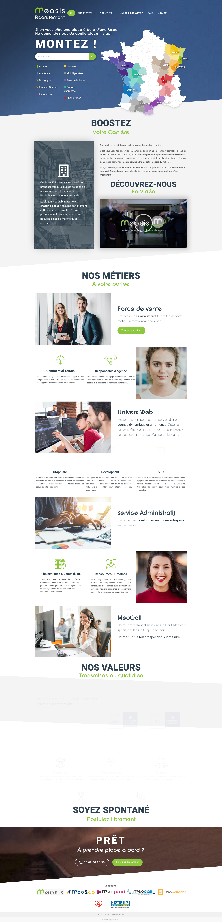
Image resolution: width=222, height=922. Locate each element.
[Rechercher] (92, 56)
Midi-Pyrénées (75, 73)
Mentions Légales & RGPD (111, 920)
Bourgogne (45, 80)
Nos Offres (106, 13)
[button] (143, 223)
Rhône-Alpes (74, 97)
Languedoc (45, 94)
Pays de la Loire (76, 80)
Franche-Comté (48, 87)
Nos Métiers (85, 13)
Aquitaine (44, 73)
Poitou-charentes (70, 89)
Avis (150, 13)
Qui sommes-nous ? (131, 13)
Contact (162, 13)
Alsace (43, 66)
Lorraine (71, 66)
